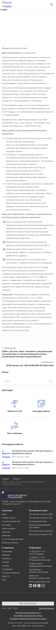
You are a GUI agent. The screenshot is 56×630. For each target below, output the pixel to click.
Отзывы (5, 566)
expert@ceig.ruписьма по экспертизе (38, 571)
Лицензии (6, 535)
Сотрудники (7, 569)
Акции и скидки (8, 528)
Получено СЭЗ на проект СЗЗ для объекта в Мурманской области (32, 452)
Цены (4, 514)
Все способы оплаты (28, 603)
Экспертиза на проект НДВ (41, 514)
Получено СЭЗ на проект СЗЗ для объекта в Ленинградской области (32, 463)
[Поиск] (51, 381)
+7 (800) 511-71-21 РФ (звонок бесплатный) (39, 558)
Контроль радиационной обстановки (40, 526)
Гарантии (6, 532)
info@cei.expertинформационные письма (40, 565)
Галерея (5, 562)
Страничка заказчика (11, 521)
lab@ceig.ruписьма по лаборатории (39, 577)
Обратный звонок (46, 608)
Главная (5, 479)
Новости (17, 479)
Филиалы (6, 555)
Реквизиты (6, 558)
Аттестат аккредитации (12, 539)
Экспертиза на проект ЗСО (40, 534)
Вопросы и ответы (10, 543)
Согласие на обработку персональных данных (28, 619)
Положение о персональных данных (28, 616)
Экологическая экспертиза (41, 531)
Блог (4, 580)
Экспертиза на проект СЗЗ (40, 518)
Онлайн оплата (8, 518)
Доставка (6, 525)
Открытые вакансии (11, 573)
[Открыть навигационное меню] (52, 4)
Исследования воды (38, 521)
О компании (7, 551)
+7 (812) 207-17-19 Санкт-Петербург (37, 552)
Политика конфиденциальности (28, 613)
